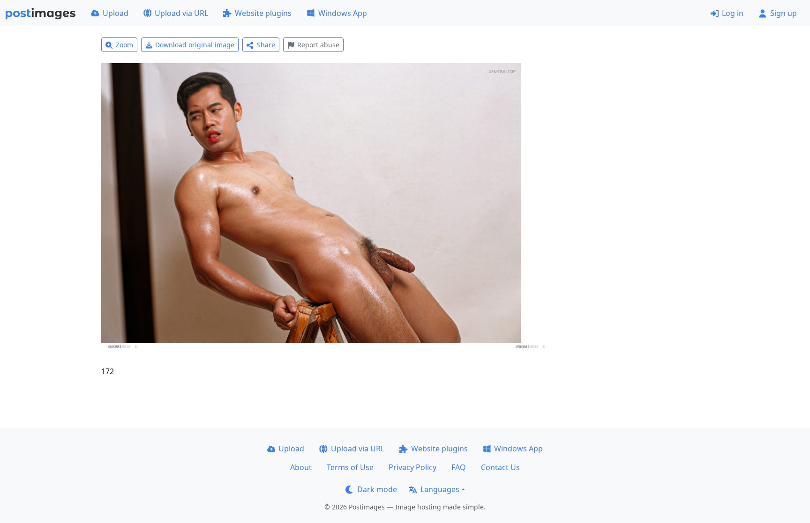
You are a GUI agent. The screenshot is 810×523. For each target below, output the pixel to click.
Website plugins (263, 13)
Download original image (194, 44)
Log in (732, 13)
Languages (439, 489)
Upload (115, 13)
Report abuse (318, 44)
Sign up (783, 13)
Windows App (342, 13)
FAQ (458, 467)
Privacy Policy (412, 467)
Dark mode (377, 489)
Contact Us (500, 467)
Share (266, 44)
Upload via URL (181, 13)
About (301, 467)
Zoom (124, 44)
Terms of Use (350, 467)
